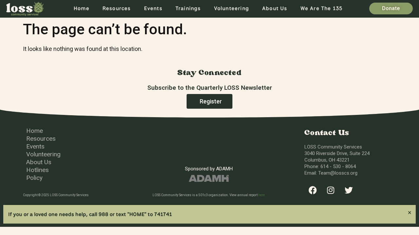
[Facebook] (312, 190)
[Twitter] (348, 190)
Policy (34, 177)
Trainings (188, 8)
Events (153, 8)
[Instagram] (330, 190)
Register (211, 101)
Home (81, 8)
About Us (274, 8)
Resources (116, 8)
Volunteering (231, 8)
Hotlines (37, 170)
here (261, 195)
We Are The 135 (322, 8)
